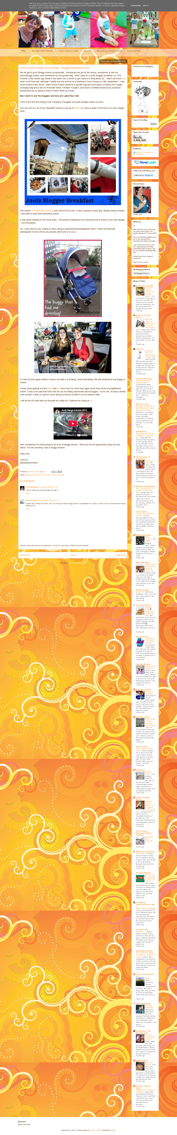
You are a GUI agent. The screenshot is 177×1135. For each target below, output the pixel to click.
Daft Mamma (141, 431)
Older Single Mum (143, 1004)
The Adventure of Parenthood (143, 458)
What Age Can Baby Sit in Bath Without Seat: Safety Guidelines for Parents (145, 408)
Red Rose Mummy (143, 873)
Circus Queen (141, 512)
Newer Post (25, 555)
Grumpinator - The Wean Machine (143, 1032)
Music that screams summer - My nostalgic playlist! (149, 292)
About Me (88, 51)
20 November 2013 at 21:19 (48, 487)
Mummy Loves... (142, 404)
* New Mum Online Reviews (42, 51)
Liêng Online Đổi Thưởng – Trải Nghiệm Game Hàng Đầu (145, 436)
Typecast (139, 349)
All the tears (140, 853)
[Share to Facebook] (59, 472)
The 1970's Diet (142, 930)
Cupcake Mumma (143, 664)
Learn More (136, 6)
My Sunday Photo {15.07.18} (149, 839)
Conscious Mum (133, 51)
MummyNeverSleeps (144, 951)
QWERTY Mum (142, 1061)
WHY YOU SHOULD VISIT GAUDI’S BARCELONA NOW (145, 490)
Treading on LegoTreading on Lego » (145, 904)
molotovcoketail (95, 1130)
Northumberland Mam (145, 286)
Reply (28, 493)
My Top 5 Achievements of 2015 (150, 1037)
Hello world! (140, 592)
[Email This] (52, 472)
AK (58, 388)
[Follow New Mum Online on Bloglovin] (143, 176)
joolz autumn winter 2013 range (54, 475)
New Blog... (140, 932)
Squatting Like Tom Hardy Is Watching (150, 641)
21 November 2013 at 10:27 (48, 500)
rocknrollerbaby (32, 487)
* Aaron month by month (68, 51)
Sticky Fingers (142, 747)
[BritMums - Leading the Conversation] (145, 154)
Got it (145, 6)
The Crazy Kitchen (143, 605)
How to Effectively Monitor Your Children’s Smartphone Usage (145, 955)
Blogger (113, 1130)
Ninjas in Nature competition (145, 908)
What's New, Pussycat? (145, 852)
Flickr (76, 108)
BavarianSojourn (32, 500)
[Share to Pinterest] (61, 472)
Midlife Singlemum (143, 535)
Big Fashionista (142, 637)
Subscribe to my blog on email (109, 51)
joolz (40, 475)
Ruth (50, 388)
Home (73, 555)
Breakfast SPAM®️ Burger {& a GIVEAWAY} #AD (149, 611)
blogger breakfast (32, 475)
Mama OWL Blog (142, 562)
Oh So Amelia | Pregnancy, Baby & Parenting (143, 833)
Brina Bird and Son (143, 690)
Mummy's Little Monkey (145, 486)
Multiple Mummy (142, 590)
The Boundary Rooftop (42, 210)
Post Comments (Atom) (77, 563)
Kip (123, 78)
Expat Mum (140, 770)
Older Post (121, 555)
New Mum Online (143, 717)
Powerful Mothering (144, 379)
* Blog (23, 51)
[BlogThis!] (54, 472)
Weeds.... (148, 978)
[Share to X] (56, 472)
